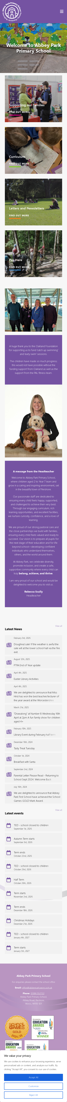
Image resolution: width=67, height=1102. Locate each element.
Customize (33, 1086)
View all (58, 625)
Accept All (33, 1077)
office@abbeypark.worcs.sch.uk (37, 987)
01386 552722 (37, 993)
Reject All (33, 1094)
